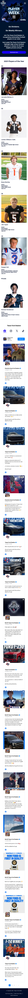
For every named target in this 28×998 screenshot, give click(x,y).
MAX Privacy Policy (18, 993)
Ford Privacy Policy (9, 993)
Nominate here (14, 52)
